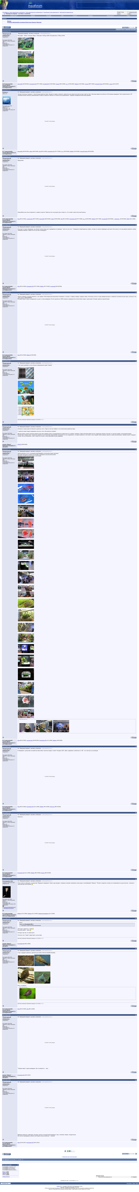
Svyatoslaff (104, 219)
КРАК (128, 219)
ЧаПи (62, 15)
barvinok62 (20, 84)
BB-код (4, 1171)
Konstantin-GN (32, 84)
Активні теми (13, 15)
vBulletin (58, 1186)
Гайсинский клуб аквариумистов (66, 12)
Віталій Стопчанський (69, 1187)
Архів (134, 1183)
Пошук (128, 15)
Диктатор (52, 806)
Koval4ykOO (46, 84)
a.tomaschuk (30, 219)
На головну (129, 1183)
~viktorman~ (117, 219)
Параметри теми (119, 29)
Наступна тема (73, 1156)
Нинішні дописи (110, 15)
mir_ (67, 84)
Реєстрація (48, 15)
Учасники (75, 15)
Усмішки (4, 1172)
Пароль (118, 13)
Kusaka (57, 84)
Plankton (30, 913)
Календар (90, 15)
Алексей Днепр (98, 84)
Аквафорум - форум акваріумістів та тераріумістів (14, 12)
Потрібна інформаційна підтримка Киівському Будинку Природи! (24, 22)
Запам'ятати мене (133, 12)
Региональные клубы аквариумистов (51, 12)
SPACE (19, 444)
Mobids (76, 84)
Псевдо (118, 12)
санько (111, 84)
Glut (40, 151)
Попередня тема (66, 1156)
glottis (30, 151)
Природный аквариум (43, 913)
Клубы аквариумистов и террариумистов (34, 12)
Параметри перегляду (130, 29)
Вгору (137, 1183)
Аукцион (33, 15)
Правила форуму (6, 1176)
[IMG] (4, 1173)
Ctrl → (133, 27)
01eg (19, 219)
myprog (86, 84)
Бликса (43, 872)
